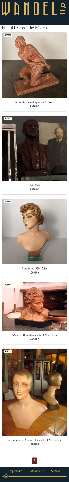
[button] (63, 12)
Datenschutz (36, 471)
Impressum (15, 471)
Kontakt (55, 471)
